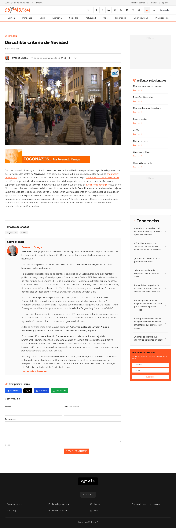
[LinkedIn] (108, 10)
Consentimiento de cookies (146, 504)
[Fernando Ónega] (7, 58)
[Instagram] (115, 10)
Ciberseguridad (141, 18)
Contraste (164, 10)
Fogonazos (12, 232)
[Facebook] (96, 10)
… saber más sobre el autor (35, 371)
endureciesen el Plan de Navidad (102, 177)
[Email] (127, 10)
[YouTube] (121, 10)
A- (147, 10)
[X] (102, 10)
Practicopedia (162, 18)
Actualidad (91, 18)
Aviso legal (12, 510)
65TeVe (165, 3)
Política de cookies (57, 510)
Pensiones (27, 18)
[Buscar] (88, 10)
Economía (57, 18)
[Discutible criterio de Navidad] (115, 73)
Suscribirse (150, 377)
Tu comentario (10, 419)
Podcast (153, 3)
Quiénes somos (138, 3)
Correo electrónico (71, 407)
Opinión (11, 18)
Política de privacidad (59, 504)
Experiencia (120, 18)
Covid (23, 232)
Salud (42, 18)
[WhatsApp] (133, 10)
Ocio (105, 18)
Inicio (7, 49)
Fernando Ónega (19, 58)
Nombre (8, 407)
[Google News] (139, 10)
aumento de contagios (97, 184)
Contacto (95, 504)
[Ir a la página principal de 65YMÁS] (17, 10)
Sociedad (73, 18)
